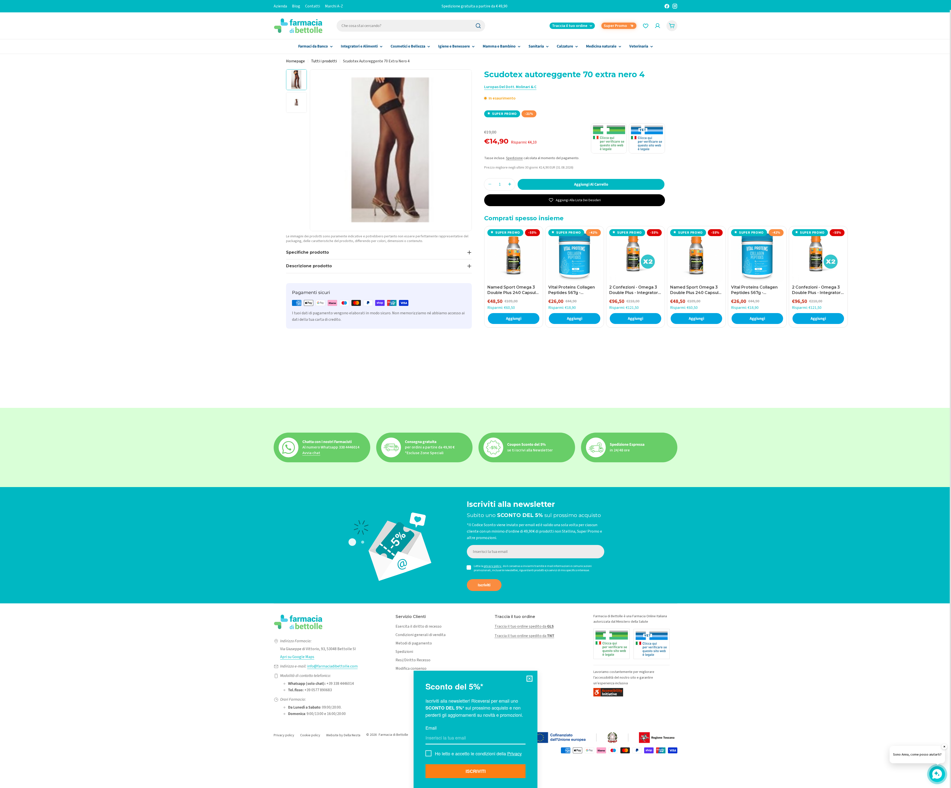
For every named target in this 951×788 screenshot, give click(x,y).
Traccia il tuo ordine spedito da (524, 626)
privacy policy (492, 566)
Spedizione (514, 158)
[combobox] (411, 26)
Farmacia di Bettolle (393, 734)
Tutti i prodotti (324, 61)
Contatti (312, 6)
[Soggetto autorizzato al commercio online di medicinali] (611, 644)
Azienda (280, 6)
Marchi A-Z (334, 6)
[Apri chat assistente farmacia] (937, 774)
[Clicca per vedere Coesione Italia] (578, 738)
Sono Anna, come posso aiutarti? (917, 754)
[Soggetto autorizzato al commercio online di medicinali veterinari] (652, 644)
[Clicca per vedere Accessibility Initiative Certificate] (608, 692)
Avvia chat (311, 453)
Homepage (295, 61)
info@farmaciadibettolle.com (332, 666)
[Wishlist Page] (646, 26)
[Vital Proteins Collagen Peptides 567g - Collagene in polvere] (574, 255)
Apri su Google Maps (297, 657)
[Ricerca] (478, 26)
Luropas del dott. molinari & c (510, 87)
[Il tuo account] (657, 26)
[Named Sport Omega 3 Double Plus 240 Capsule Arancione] (513, 255)
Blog (296, 6)
